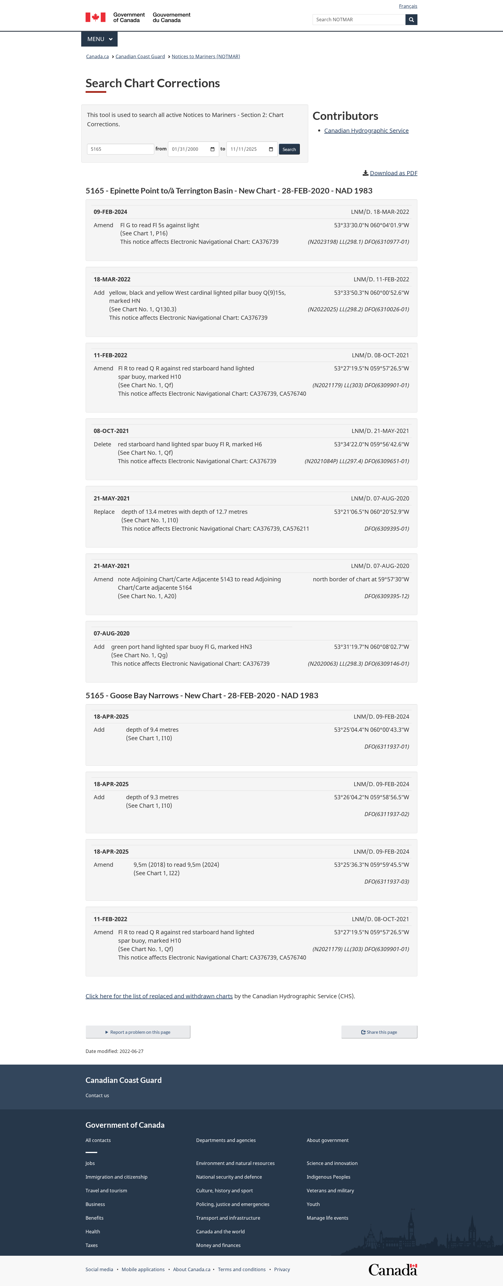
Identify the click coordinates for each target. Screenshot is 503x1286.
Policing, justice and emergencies (233, 1204)
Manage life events (327, 1218)
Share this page (382, 1032)
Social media (99, 1269)
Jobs (90, 1163)
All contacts (98, 1140)
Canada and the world (220, 1231)
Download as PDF (393, 173)
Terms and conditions (242, 1269)
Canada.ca (97, 56)
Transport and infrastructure (228, 1218)
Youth (313, 1204)
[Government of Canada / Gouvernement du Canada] (138, 18)
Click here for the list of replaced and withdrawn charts (159, 996)
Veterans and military (330, 1190)
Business (95, 1204)
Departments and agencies (226, 1140)
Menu (96, 39)
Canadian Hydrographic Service (366, 130)
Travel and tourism (106, 1190)
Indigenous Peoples (328, 1177)
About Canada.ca (191, 1269)
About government (328, 1140)
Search (289, 149)
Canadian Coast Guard (140, 56)
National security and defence (229, 1177)
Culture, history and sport (224, 1190)
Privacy (282, 1269)
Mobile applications (143, 1269)
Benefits (95, 1218)
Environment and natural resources (235, 1163)
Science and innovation (332, 1163)
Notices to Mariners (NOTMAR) (206, 56)
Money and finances (218, 1245)
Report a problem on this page (140, 1032)
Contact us (97, 1095)
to (222, 148)
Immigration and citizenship (117, 1177)
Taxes (92, 1245)
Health (93, 1231)
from (161, 148)
